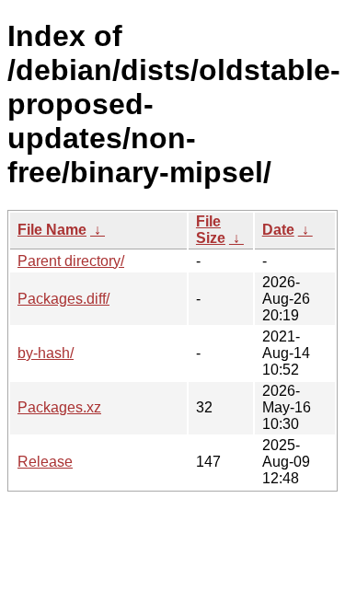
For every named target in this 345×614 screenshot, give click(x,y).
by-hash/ (45, 353)
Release (45, 461)
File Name (51, 229)
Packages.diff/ (63, 299)
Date (278, 229)
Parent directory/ (70, 261)
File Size (210, 230)
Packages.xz (59, 407)
